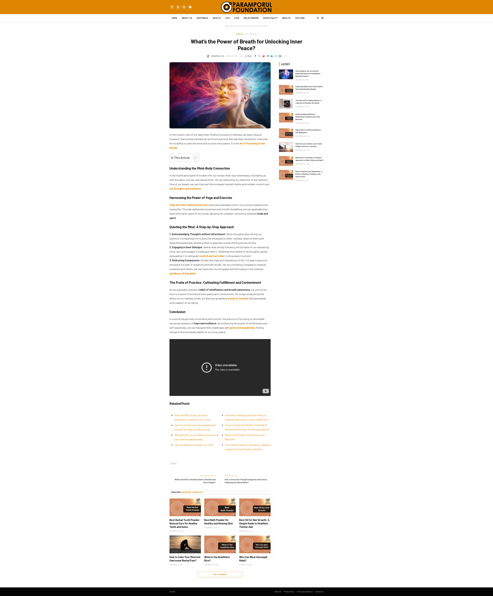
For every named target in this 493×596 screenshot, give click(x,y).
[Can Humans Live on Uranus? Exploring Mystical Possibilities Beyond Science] (286, 74)
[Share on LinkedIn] (272, 56)
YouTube (300, 18)
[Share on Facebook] (255, 56)
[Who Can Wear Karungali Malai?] (255, 544)
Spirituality (270, 18)
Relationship (251, 18)
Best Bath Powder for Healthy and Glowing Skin (218, 521)
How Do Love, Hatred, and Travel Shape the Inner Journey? (308, 145)
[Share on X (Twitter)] (259, 56)
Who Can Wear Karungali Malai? (253, 558)
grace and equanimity (242, 327)
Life (227, 18)
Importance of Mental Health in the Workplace (308, 131)
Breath (173, 463)
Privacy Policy (289, 592)
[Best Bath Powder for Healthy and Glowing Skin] (220, 507)
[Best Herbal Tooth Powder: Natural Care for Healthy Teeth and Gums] (185, 507)
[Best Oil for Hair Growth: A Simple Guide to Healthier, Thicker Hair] (255, 507)
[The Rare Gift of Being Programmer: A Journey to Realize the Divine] (286, 104)
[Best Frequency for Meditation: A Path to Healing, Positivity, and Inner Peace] (286, 175)
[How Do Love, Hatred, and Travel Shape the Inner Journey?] (286, 147)
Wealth (286, 18)
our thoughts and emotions (185, 188)
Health (217, 18)
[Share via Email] (280, 56)
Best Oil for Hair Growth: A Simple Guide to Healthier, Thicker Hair (254, 523)
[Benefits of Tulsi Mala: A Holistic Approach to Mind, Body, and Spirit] (286, 161)
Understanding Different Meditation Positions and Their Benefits (307, 116)
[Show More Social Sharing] (285, 56)
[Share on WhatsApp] (276, 56)
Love (236, 18)
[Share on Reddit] (263, 56)
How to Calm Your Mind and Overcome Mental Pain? (184, 558)
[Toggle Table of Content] (194, 157)
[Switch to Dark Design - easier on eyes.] (318, 18)
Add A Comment (220, 574)
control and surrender (212, 255)
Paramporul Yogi (218, 56)
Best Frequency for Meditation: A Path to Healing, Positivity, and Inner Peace (308, 174)
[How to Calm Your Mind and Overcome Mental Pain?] (185, 544)
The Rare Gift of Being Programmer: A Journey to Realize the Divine (308, 101)
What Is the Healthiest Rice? (217, 558)
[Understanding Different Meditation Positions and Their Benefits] (286, 117)
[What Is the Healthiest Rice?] (220, 544)
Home (174, 18)
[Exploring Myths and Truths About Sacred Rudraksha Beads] (286, 90)
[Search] (322, 18)
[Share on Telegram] (267, 56)
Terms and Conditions (305, 592)
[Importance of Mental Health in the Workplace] (286, 133)
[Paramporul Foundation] (246, 7)
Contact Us (319, 592)
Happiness (202, 18)
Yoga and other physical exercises (189, 204)
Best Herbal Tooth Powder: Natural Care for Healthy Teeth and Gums (184, 523)
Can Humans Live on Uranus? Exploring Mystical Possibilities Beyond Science (307, 73)
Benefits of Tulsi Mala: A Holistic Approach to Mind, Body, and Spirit (309, 158)
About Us (187, 18)
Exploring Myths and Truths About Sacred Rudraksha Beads (309, 87)
